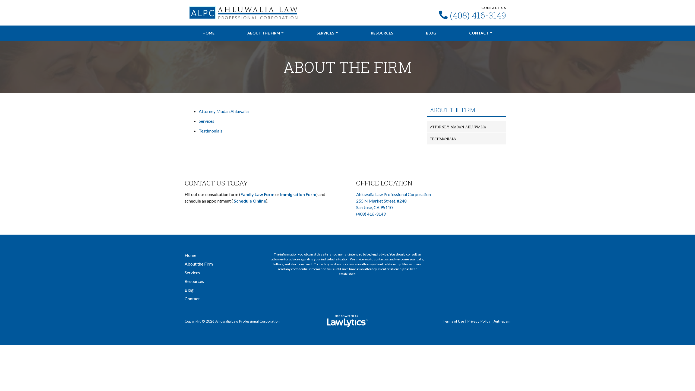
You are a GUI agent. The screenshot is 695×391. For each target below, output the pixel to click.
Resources (382, 33)
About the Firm (263, 33)
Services (325, 33)
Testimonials (210, 130)
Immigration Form (298, 194)
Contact (479, 33)
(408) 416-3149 (478, 15)
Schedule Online (250, 200)
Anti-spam (502, 321)
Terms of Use (453, 321)
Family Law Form (257, 194)
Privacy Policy (478, 321)
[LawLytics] (347, 321)
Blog (431, 33)
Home (208, 33)
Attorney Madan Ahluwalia (224, 111)
